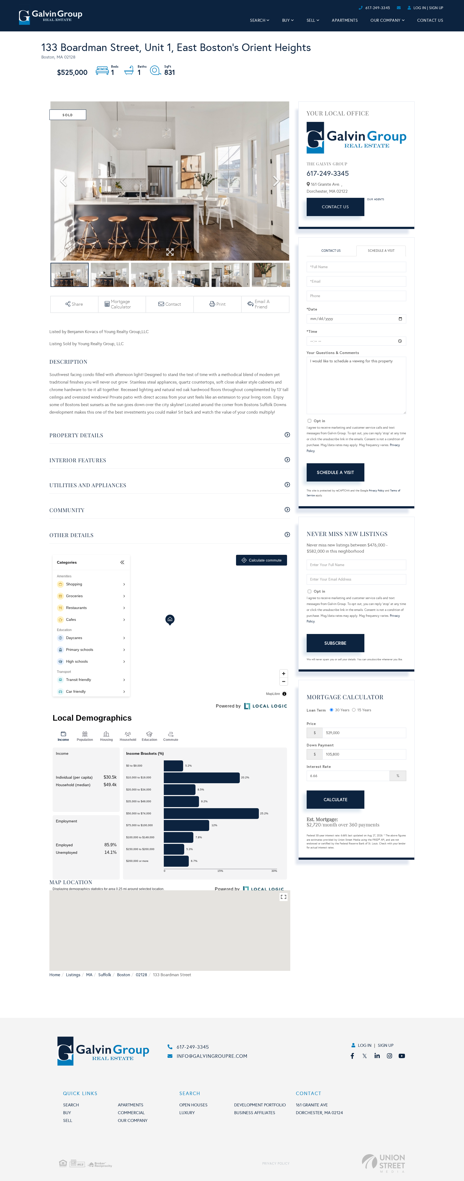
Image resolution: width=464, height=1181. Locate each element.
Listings (73, 974)
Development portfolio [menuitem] (260, 1104)
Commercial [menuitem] (131, 1112)
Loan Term (316, 710)
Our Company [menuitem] (386, 20)
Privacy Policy (376, 490)
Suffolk (104, 974)
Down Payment (320, 745)
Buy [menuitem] (286, 20)
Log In (420, 8)
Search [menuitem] (257, 20)
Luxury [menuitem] (187, 1112)
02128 (141, 974)
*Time (312, 331)
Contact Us (335, 206)
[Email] (353, 8)
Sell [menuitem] (311, 20)
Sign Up (436, 8)
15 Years (364, 710)
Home (54, 974)
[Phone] (348, 8)
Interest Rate (319, 766)
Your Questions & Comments (333, 352)
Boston (123, 974)
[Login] (357, 8)
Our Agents (375, 199)
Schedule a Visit (381, 251)
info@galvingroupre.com (212, 1056)
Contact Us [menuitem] (430, 20)
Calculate (335, 799)
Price (311, 723)
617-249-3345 (377, 8)
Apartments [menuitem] (345, 20)
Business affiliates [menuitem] (254, 1112)
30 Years (342, 710)
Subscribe (335, 643)
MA (89, 974)
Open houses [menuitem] (193, 1104)
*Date (312, 309)
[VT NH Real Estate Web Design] (347, 1163)
